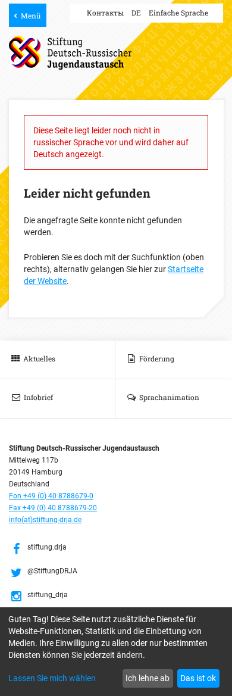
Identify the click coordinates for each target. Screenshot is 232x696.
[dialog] (116, 651)
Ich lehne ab (148, 678)
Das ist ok (198, 678)
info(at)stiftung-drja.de (45, 520)
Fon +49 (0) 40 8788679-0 (51, 496)
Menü (30, 15)
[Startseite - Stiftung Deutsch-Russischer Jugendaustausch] (70, 53)
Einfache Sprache (178, 12)
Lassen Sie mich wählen (52, 678)
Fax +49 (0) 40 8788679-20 (53, 508)
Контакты (105, 12)
